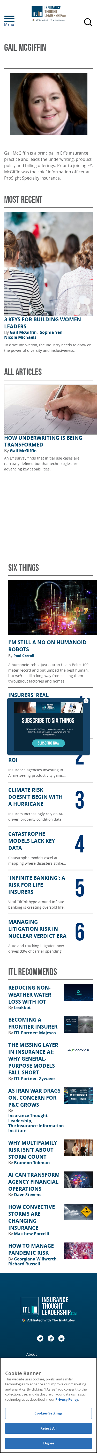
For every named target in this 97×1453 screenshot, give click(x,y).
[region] (48, 1405)
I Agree (49, 1443)
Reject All (48, 1428)
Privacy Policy (66, 1399)
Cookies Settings (48, 1413)
